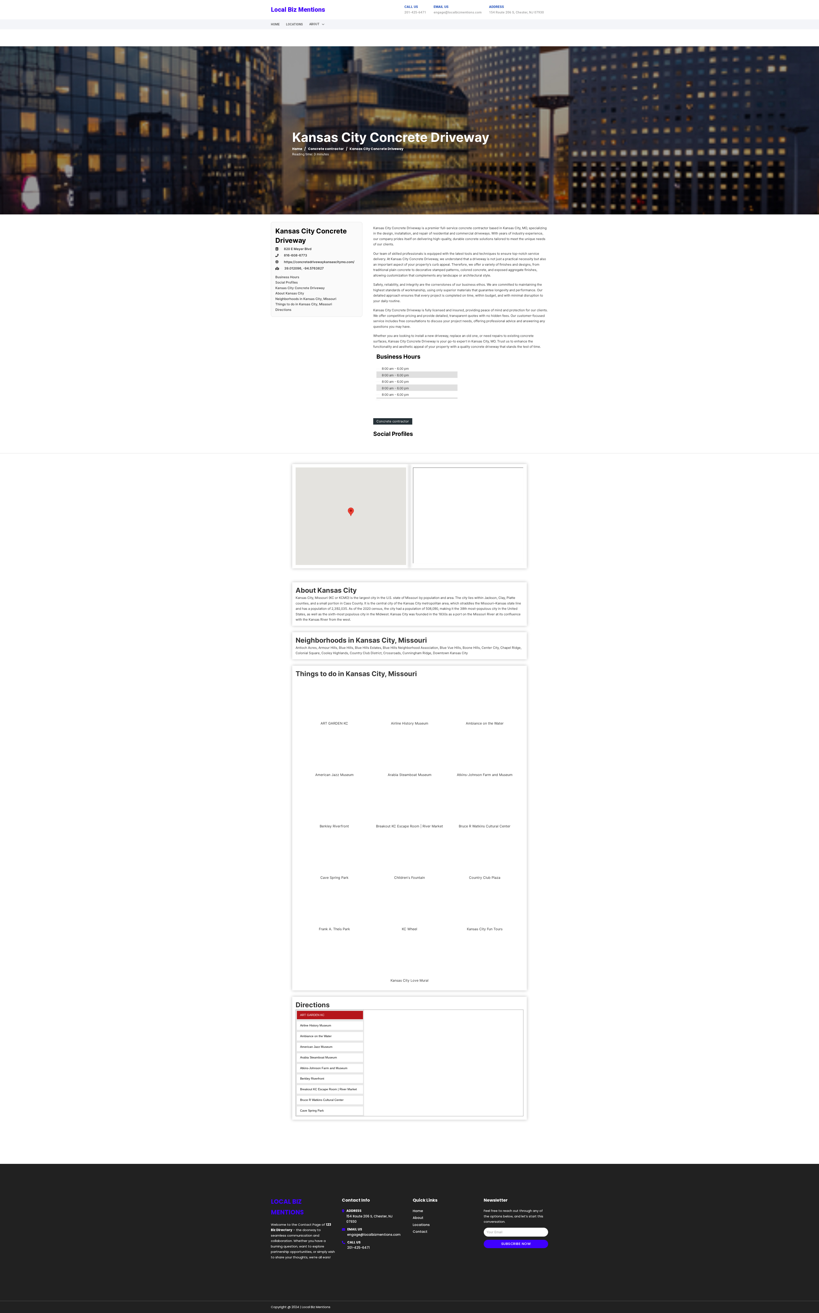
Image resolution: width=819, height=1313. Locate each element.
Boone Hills (471, 648)
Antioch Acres (306, 648)
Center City (490, 648)
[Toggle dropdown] (323, 24)
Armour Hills (327, 648)
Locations (294, 24)
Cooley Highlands (334, 653)
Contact (420, 1231)
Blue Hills (346, 648)
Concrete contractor (326, 149)
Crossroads (392, 653)
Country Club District (366, 653)
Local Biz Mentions (298, 9)
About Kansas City (289, 293)
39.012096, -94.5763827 (304, 268)
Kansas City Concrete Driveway (300, 288)
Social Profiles (286, 282)
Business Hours (287, 277)
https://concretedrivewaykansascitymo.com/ (319, 262)
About (418, 1217)
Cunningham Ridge (416, 653)
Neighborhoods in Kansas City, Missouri (305, 299)
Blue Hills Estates (368, 648)
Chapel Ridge (510, 648)
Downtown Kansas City (450, 653)
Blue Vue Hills (450, 648)
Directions (283, 310)
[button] (351, 512)
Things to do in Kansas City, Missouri (303, 304)
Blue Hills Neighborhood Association (410, 648)
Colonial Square (308, 653)
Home (275, 24)
